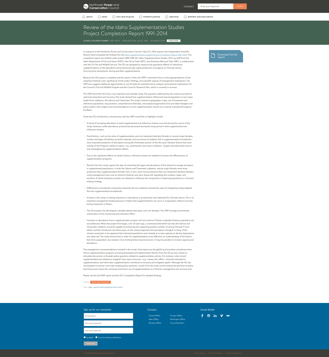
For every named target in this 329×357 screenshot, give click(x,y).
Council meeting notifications (109, 337)
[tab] (87, 17)
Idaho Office (154, 319)
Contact (189, 6)
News (104, 17)
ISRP (90, 287)
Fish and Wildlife (125, 17)
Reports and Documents (200, 17)
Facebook (202, 316)
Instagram (209, 316)
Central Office (154, 315)
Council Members (177, 323)
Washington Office (177, 319)
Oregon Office (176, 315)
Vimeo (221, 316)
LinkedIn (215, 316)
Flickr (228, 316)
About (89, 17)
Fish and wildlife (100, 282)
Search (240, 6)
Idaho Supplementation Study (108, 287)
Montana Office (155, 323)
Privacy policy (199, 353)
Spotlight (89, 337)
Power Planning (151, 17)
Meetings (174, 17)
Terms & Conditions (215, 353)
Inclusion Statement (234, 353)
